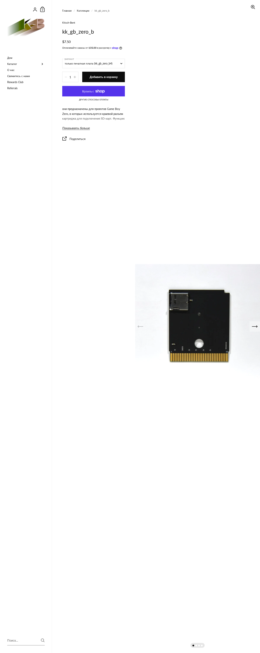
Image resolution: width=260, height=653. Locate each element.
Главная (67, 10)
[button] (193, 645)
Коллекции (83, 10)
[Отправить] (43, 640)
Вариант (69, 59)
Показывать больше (76, 128)
